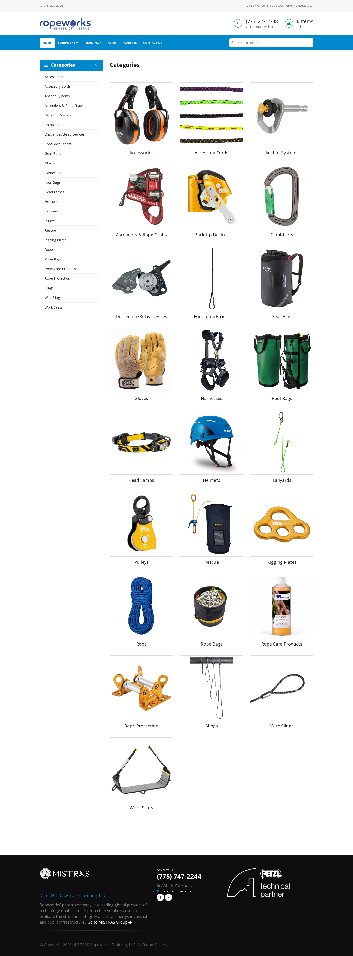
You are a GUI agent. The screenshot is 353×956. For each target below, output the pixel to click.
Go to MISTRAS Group (108, 922)
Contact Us (152, 43)
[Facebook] (160, 897)
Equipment (67, 43)
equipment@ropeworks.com (175, 891)
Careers (130, 43)
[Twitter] (168, 897)
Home (47, 43)
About (113, 43)
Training (92, 43)
